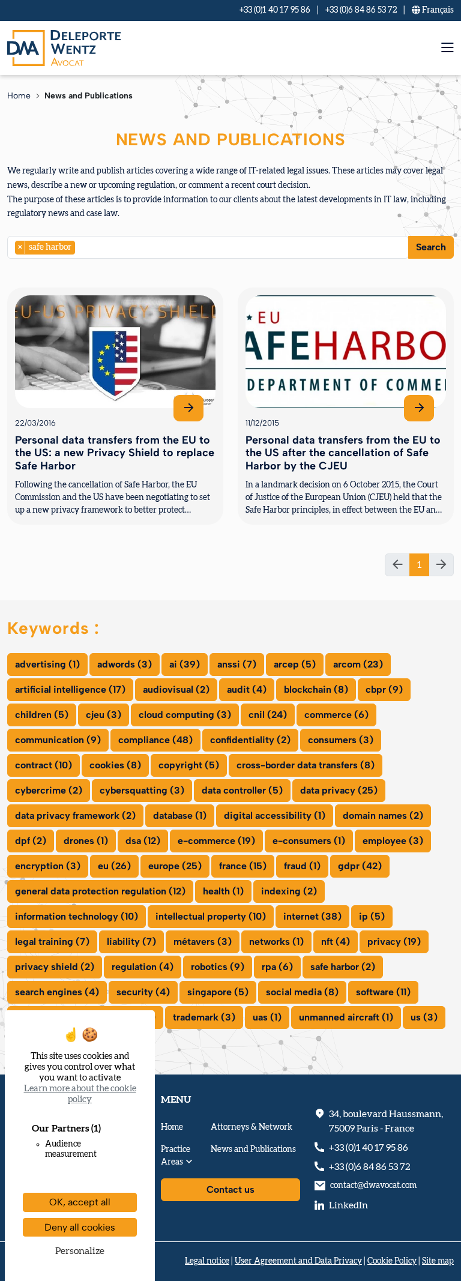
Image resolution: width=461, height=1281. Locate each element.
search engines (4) (57, 992)
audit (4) (247, 689)
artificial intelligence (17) (70, 689)
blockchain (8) (316, 689)
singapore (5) (218, 992)
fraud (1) (302, 866)
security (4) (143, 992)
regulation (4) (142, 966)
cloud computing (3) (185, 714)
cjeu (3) (103, 714)
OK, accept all (79, 1202)
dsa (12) (142, 840)
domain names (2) (383, 815)
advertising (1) (47, 664)
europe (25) (175, 866)
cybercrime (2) (48, 790)
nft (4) (335, 941)
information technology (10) (76, 916)
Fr (437, 10)
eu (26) (114, 866)
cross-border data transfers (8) (306, 765)
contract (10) (43, 765)
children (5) (41, 714)
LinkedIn (348, 1205)
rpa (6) (277, 966)
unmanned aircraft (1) (346, 1017)
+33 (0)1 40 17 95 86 (275, 10)
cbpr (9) (384, 689)
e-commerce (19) (216, 840)
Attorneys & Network (251, 1127)
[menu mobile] (447, 48)
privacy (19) (394, 941)
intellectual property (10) (210, 916)
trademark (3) (204, 1017)
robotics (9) (217, 966)
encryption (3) (47, 866)
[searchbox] (81, 246)
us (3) (424, 1017)
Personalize (79, 1251)
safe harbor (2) (342, 966)
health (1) (223, 891)
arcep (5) (295, 664)
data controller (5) (242, 790)
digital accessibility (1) (274, 815)
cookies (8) (115, 765)
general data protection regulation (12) (100, 891)
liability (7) (131, 941)
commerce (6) (336, 714)
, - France (386, 1121)
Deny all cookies (79, 1227)
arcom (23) (358, 664)
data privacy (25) (339, 790)
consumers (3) (340, 740)
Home (19, 96)
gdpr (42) (360, 866)
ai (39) (184, 664)
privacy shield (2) (54, 966)
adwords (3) (124, 664)
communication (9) (58, 740)
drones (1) (86, 840)
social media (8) (302, 992)
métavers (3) (202, 941)
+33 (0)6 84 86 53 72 (361, 10)
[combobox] (208, 247)
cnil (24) (268, 714)
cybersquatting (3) (142, 790)
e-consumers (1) (309, 840)
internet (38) (312, 916)
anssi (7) (236, 664)
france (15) (243, 866)
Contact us (230, 1189)
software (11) (383, 992)
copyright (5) (188, 765)
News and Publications (253, 1149)
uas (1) (267, 1017)
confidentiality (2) (250, 740)
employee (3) (393, 840)
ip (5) (372, 916)
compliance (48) (155, 740)
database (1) (179, 815)
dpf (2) (30, 840)
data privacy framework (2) (75, 815)
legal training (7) (52, 941)
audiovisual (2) (176, 689)
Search (431, 247)
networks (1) (276, 941)
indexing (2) (289, 891)
